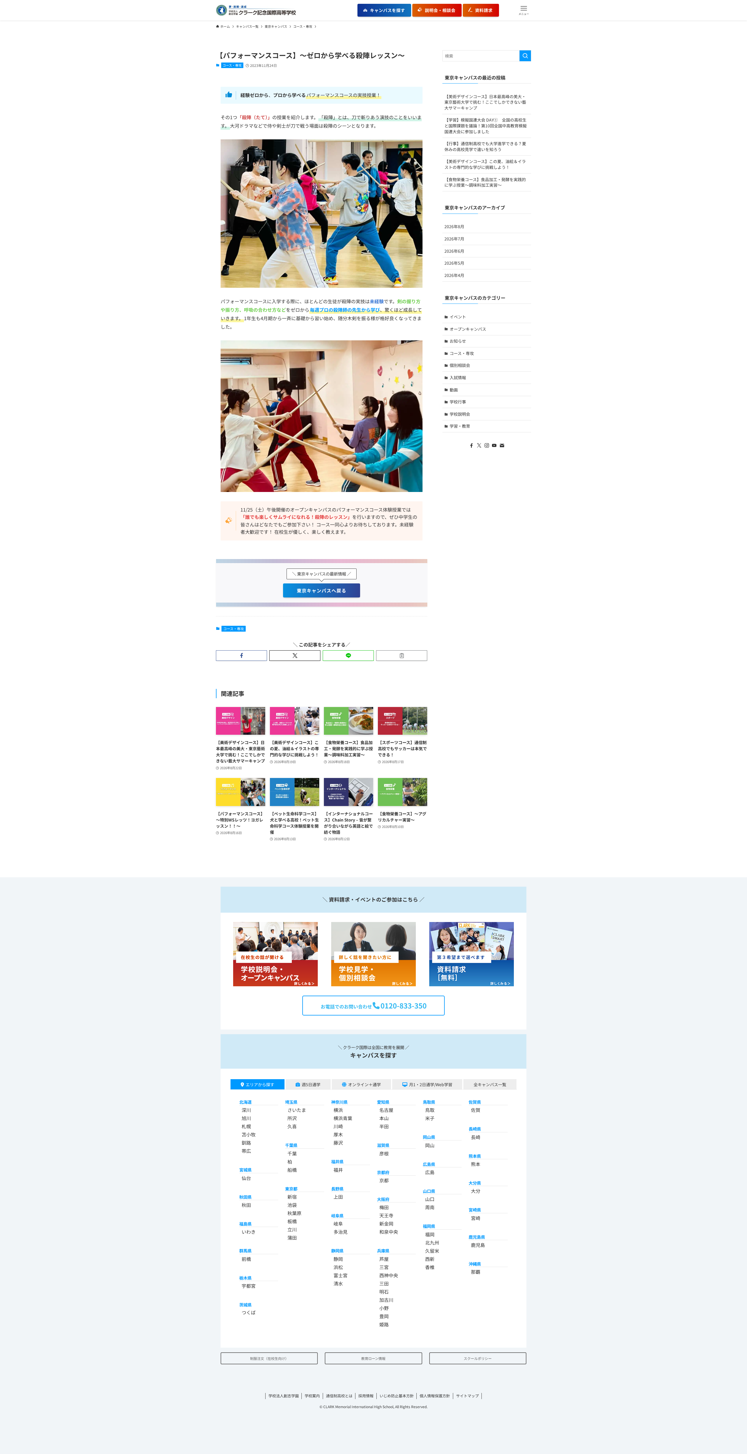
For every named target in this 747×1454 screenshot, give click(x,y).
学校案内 (312, 1395)
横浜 (338, 1109)
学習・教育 (460, 426)
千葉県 (291, 1145)
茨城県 (245, 1305)
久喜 (292, 1126)
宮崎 (475, 1217)
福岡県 (429, 1226)
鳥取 (429, 1109)
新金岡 (386, 1223)
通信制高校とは (339, 1395)
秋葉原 (294, 1212)
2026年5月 (454, 263)
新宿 (292, 1196)
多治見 (341, 1231)
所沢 (292, 1118)
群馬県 (245, 1250)
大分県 (475, 1183)
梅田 (384, 1207)
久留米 (432, 1250)
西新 (429, 1258)
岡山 (429, 1145)
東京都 (291, 1189)
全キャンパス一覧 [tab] (490, 1084)
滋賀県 (383, 1145)
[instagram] (487, 445)
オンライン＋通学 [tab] (364, 1084)
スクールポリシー (478, 1358)
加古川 (386, 1299)
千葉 (292, 1153)
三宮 (384, 1267)
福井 (338, 1169)
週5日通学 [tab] (311, 1084)
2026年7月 (454, 239)
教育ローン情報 (373, 1358)
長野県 (337, 1189)
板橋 (292, 1221)
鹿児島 (478, 1244)
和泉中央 (388, 1231)
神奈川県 (339, 1102)
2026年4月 (454, 275)
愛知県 (383, 1102)
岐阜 (338, 1223)
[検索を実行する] (525, 55)
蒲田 (292, 1237)
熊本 (475, 1163)
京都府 (383, 1172)
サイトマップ (467, 1395)
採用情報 (366, 1395)
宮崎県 (475, 1210)
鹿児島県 (477, 1237)
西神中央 (388, 1275)
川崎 (338, 1126)
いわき (249, 1231)
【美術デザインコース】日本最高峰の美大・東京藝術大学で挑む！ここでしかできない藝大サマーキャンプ (485, 102)
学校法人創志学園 (283, 1395)
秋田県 (245, 1197)
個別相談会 (460, 365)
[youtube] (494, 445)
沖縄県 (475, 1264)
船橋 (292, 1169)
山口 (429, 1198)
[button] (523, 10)
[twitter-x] (479, 445)
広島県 (429, 1164)
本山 (384, 1118)
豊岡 (384, 1316)
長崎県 (475, 1129)
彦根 (384, 1153)
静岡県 (337, 1250)
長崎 (475, 1137)
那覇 (475, 1271)
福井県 (337, 1161)
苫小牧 (249, 1134)
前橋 (246, 1258)
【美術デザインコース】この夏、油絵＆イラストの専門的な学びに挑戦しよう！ (485, 164)
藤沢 (338, 1142)
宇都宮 (249, 1285)
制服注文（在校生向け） (269, 1358)
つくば (249, 1312)
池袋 (292, 1204)
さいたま (296, 1109)
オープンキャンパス (468, 329)
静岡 (338, 1258)
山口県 (429, 1191)
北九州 (432, 1242)
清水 (338, 1283)
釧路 (246, 1142)
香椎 (429, 1267)
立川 (292, 1229)
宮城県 (245, 1170)
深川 (246, 1109)
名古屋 (386, 1109)
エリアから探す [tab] (260, 1084)
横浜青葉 (343, 1118)
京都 (384, 1180)
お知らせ (458, 341)
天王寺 (386, 1215)
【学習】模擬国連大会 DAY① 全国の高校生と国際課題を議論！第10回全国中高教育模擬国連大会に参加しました (485, 125)
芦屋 (384, 1258)
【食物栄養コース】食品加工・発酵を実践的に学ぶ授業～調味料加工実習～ (485, 182)
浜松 (338, 1267)
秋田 (246, 1204)
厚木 (338, 1134)
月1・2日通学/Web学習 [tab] (430, 1084)
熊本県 (475, 1156)
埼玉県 (291, 1102)
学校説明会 (460, 414)
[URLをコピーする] (401, 655)
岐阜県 (337, 1215)
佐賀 (475, 1109)
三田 (384, 1283)
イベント (458, 317)
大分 (475, 1190)
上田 (338, 1196)
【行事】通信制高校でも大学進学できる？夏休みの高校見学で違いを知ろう (485, 146)
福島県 (245, 1224)
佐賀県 (475, 1102)
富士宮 (341, 1275)
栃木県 (245, 1278)
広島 (429, 1172)
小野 (384, 1307)
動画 (454, 390)
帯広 (246, 1150)
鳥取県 (429, 1102)
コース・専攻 (232, 65)
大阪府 (383, 1199)
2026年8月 (454, 226)
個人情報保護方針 (435, 1395)
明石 (384, 1291)
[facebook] (471, 445)
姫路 (384, 1324)
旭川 (246, 1118)
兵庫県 (383, 1250)
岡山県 (429, 1137)
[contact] (502, 445)
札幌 (246, 1126)
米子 (429, 1118)
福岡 (429, 1234)
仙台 (246, 1177)
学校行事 (458, 402)
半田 (384, 1126)
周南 (429, 1207)
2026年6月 (454, 251)
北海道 (245, 1102)
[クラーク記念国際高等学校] (256, 10)
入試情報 (458, 377)
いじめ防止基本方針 (397, 1395)
